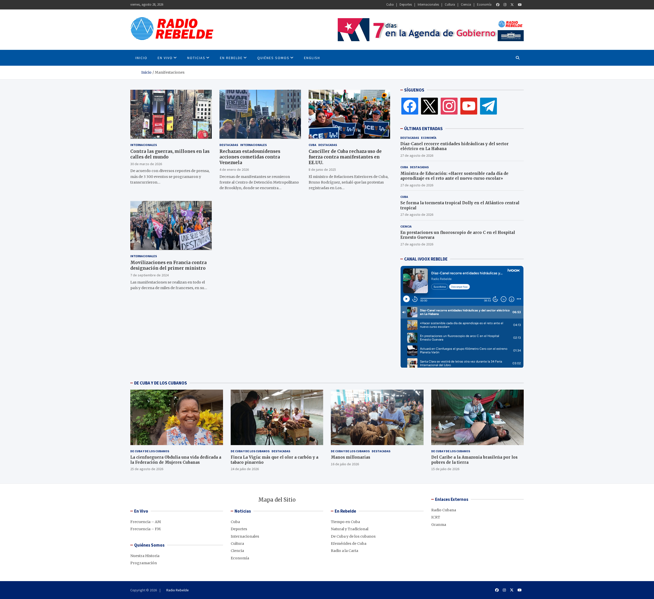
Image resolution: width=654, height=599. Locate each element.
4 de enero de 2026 (234, 169)
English (312, 57)
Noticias (196, 57)
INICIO (141, 57)
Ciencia (466, 4)
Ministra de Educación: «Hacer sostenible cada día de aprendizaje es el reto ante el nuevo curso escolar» (454, 176)
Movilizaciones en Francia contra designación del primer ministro (168, 265)
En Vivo (165, 57)
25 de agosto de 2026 (146, 469)
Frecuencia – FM (145, 529)
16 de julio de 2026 (345, 464)
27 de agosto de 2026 (416, 155)
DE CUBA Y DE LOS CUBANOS (160, 383)
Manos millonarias (350, 457)
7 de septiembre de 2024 (149, 275)
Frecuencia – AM (145, 521)
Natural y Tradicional (349, 529)
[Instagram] (504, 5)
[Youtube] (520, 5)
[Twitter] (512, 5)
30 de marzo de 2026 (146, 163)
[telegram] (488, 106)
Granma (438, 524)
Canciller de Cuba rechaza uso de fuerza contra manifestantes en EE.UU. (345, 156)
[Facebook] (497, 5)
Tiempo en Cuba (345, 521)
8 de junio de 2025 (322, 169)
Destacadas (228, 144)
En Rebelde (231, 57)
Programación (143, 563)
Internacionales (428, 4)
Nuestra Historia (144, 555)
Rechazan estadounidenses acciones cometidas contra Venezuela (249, 156)
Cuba (390, 4)
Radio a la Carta (344, 550)
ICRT (435, 517)
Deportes (406, 4)
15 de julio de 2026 (445, 469)
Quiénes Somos (273, 57)
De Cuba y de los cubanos (149, 451)
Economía (484, 4)
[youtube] (468, 106)
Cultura (450, 4)
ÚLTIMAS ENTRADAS (423, 128)
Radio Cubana (443, 510)
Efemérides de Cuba (348, 543)
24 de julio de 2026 (245, 469)
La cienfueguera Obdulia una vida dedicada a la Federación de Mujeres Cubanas (175, 460)
